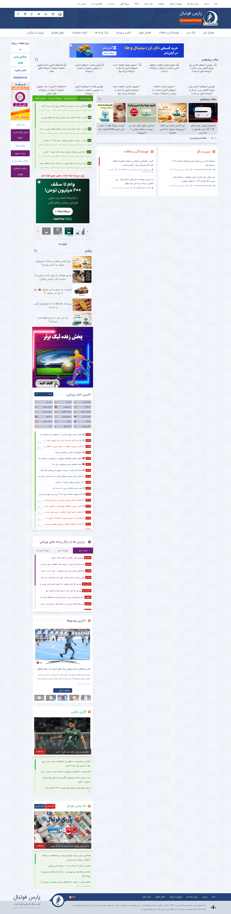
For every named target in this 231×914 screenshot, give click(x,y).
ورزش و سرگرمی (35, 33)
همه (50, 394)
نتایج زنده (62, 244)
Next (87, 644)
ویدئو (206, 4)
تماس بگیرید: (20, 70)
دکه (50, 426)
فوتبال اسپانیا (85, 411)
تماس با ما (81, 4)
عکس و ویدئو (124, 33)
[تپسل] (71, 45)
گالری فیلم (67, 426)
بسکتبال (48, 416)
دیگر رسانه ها (193, 4)
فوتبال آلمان (86, 416)
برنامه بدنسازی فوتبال (20, 171)
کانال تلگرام (160, 897)
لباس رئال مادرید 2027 (20, 135)
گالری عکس (86, 426)
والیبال (88, 421)
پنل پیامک (20, 124)
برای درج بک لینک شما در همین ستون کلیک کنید (62, 175)
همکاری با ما (97, 4)
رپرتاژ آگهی (124, 4)
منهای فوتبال (57, 33)
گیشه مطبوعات (79, 33)
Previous (38, 644)
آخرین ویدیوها (76, 620)
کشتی (69, 421)
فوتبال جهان (145, 33)
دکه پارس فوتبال (76, 806)
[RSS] (215, 151)
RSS (137, 4)
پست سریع (20, 153)
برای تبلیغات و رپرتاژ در (20, 46)
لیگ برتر (191, 33)
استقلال (87, 407)
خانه (216, 4)
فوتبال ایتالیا (47, 411)
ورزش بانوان (47, 421)
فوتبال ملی (208, 33)
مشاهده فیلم (64, 690)
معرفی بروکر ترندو (20, 161)
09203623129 (20, 78)
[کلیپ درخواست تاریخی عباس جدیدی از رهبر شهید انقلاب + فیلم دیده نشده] (62, 646)
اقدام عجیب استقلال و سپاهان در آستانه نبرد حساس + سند (66, 771)
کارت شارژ (148, 4)
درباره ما (111, 4)
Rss (74, 897)
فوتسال (68, 402)
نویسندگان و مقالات (169, 33)
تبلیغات (161, 4)
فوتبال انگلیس (66, 411)
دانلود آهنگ (20, 145)
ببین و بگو (203, 151)
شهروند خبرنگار (176, 4)
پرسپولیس (67, 407)
